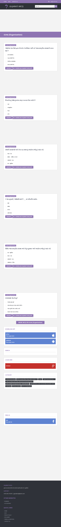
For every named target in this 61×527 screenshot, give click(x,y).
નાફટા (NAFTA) (11, 58)
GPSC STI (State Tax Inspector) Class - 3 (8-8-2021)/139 (17, 383)
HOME (5, 1)
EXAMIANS (6, 501)
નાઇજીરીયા (10, 107)
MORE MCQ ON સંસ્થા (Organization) (30, 322)
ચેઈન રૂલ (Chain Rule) (26, 386)
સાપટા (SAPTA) (11, 64)
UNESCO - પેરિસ (11, 262)
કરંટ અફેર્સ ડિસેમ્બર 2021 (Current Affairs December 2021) (42, 383)
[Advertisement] (30, 20)
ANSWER (8, 68)
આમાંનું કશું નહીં (11, 302)
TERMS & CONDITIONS (9, 519)
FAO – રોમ (10, 255)
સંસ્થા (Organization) (10, 45)
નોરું (8, 104)
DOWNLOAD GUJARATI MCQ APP (23, 68)
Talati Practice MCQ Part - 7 (49, 379)
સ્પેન (8, 114)
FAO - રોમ (10, 153)
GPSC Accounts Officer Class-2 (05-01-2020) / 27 (27, 379)
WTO (9, 209)
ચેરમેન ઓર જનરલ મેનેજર (13, 311)
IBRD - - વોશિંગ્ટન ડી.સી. (13, 157)
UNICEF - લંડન (11, 160)
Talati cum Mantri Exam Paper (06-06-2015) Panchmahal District (19, 381)
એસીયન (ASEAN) (11, 61)
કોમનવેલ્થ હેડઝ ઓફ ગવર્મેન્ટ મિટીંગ (15, 305)
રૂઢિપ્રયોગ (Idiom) (16, 386)
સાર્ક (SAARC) (10, 54)
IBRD (9, 206)
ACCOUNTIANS (7, 503)
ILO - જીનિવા (10, 163)
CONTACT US (15, 1)
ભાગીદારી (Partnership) (10, 379)
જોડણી (40, 379)
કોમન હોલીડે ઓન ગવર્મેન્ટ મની (14, 308)
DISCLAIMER (7, 517)
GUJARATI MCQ (16, 6)
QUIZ (9, 1)
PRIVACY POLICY (7, 515)
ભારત (9, 110)
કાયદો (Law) (8, 386)
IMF (8, 203)
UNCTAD (10, 213)
